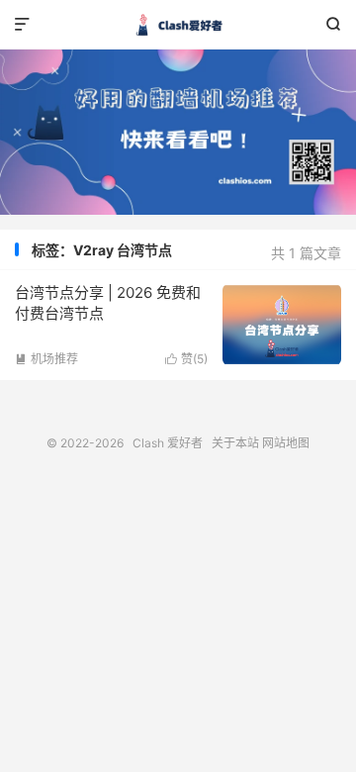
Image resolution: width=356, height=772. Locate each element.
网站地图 (286, 442)
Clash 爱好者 (178, 25)
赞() (186, 358)
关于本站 (235, 442)
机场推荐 (46, 358)
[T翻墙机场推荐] (178, 132)
